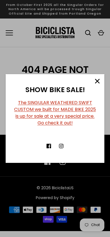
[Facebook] (49, 146)
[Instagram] (61, 146)
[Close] (97, 81)
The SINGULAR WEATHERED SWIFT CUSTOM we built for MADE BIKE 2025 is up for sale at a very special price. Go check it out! (55, 112)
